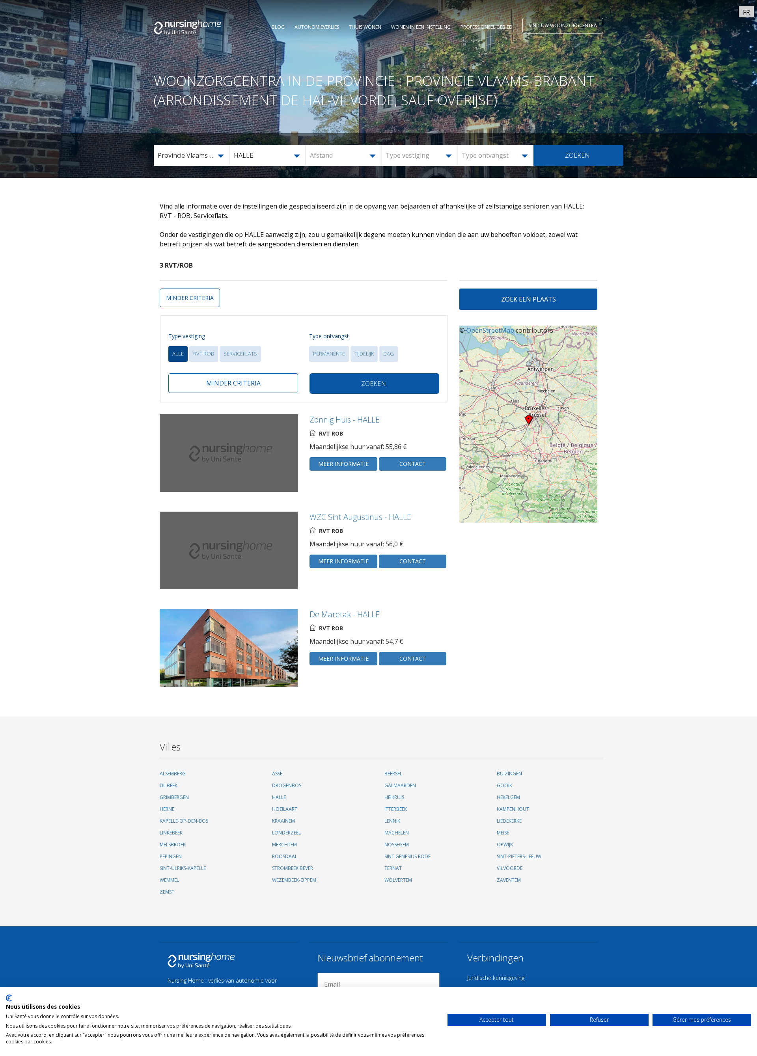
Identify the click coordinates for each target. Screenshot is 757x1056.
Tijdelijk (364, 353)
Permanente (329, 353)
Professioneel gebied (487, 27)
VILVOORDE (509, 868)
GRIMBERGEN (174, 797)
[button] (192, 155)
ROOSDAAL (284, 856)
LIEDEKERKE (509, 821)
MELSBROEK (173, 844)
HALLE (279, 797)
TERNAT (393, 868)
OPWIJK (505, 844)
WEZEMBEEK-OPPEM (294, 880)
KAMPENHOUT (513, 809)
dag (388, 353)
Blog (278, 27)
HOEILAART (284, 809)
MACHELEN (396, 832)
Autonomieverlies (317, 27)
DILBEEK (168, 785)
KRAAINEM (283, 821)
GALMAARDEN (400, 785)
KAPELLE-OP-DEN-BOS (184, 821)
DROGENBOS (286, 785)
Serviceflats (240, 353)
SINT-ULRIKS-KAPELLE (183, 868)
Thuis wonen (365, 27)
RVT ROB (203, 353)
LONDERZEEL (286, 832)
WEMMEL (169, 880)
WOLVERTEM (398, 880)
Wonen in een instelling (421, 27)
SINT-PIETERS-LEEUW (519, 856)
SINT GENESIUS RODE (407, 856)
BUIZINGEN (509, 773)
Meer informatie (343, 463)
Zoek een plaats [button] (528, 299)
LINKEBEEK (171, 832)
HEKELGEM (508, 797)
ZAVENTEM (509, 880)
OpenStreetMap (490, 330)
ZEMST (167, 891)
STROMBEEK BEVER (292, 868)
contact (412, 463)
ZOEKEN (577, 155)
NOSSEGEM (396, 844)
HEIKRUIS (394, 797)
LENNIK (392, 821)
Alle (178, 353)
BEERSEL (393, 773)
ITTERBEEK (395, 809)
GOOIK (504, 785)
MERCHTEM (284, 844)
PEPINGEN (171, 856)
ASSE (277, 773)
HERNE (167, 809)
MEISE (503, 832)
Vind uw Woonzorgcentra (563, 25)
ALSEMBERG (173, 773)
